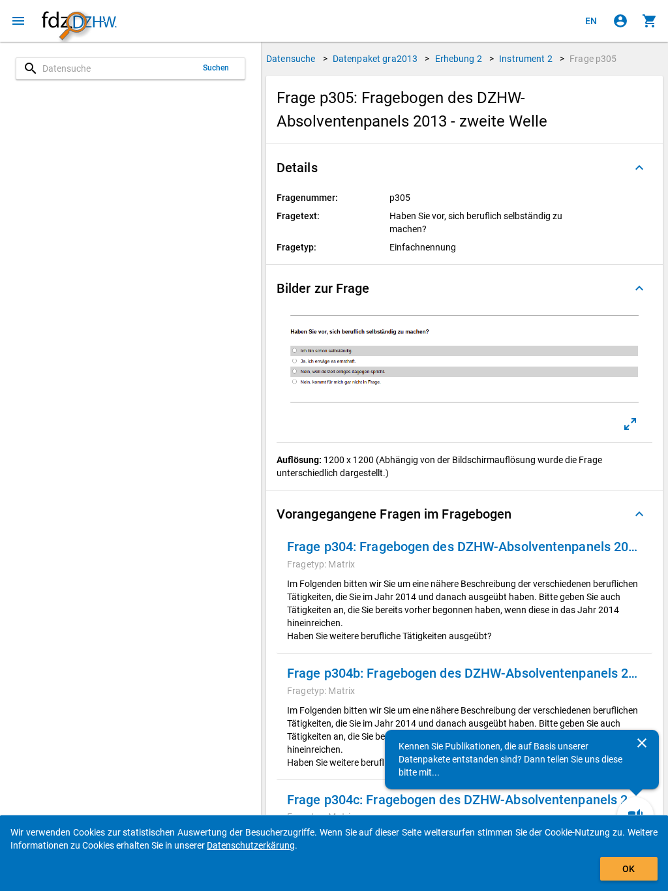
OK (628, 869)
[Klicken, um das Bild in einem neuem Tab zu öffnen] (630, 424)
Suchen (216, 67)
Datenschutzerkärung (251, 845)
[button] (464, 168)
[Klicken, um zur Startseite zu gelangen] (79, 21)
